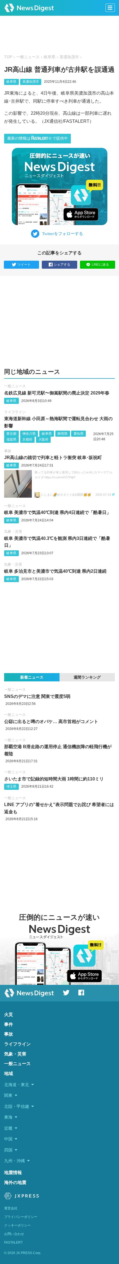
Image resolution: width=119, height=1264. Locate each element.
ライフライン (15, 412)
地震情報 (13, 1172)
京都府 (27, 439)
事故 (7, 451)
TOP (8, 57)
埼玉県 (11, 786)
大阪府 (43, 439)
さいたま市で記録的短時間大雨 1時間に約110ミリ (54, 779)
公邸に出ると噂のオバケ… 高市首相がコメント (51, 721)
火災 (8, 1014)
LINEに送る (100, 264)
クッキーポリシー (17, 1225)
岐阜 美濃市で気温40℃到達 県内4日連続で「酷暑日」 (57, 512)
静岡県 (63, 434)
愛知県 (79, 434)
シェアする (62, 264)
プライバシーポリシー (20, 1217)
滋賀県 (11, 439)
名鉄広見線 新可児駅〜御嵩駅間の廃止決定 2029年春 (56, 393)
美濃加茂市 (69, 57)
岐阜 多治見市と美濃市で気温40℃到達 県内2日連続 (55, 571)
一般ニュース (28, 57)
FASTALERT (13, 1242)
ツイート (24, 264)
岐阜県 (49, 57)
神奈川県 (29, 434)
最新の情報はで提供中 (37, 138)
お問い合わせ (14, 1234)
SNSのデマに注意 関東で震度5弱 (37, 696)
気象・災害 (13, 531)
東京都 (11, 434)
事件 (8, 1024)
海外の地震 (15, 1182)
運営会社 (10, 1208)
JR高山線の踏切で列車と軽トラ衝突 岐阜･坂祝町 (53, 457)
